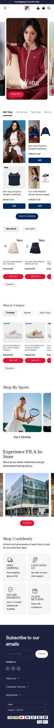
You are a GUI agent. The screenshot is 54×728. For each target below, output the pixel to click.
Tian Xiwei (36, 112)
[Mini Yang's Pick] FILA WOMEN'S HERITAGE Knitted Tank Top (12, 193)
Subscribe (41, 654)
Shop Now (16, 94)
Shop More (10, 284)
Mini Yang (7, 112)
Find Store (27, 523)
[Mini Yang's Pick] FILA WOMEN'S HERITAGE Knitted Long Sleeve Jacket (39, 148)
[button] (5, 8)
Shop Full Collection (27, 216)
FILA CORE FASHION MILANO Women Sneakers (39, 193)
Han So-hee (21, 112)
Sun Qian (48, 112)
